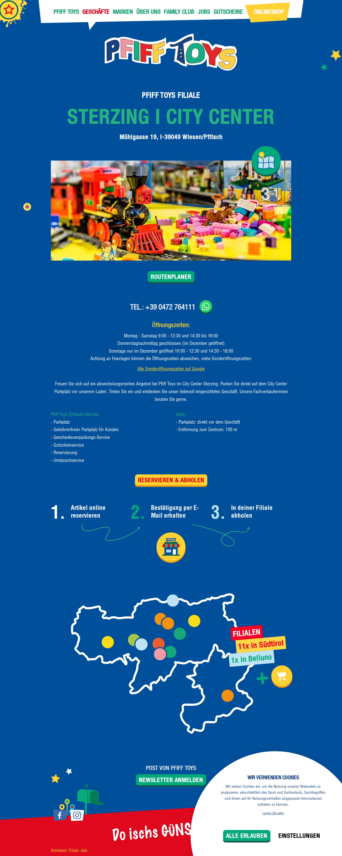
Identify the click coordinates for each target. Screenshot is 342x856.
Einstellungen (299, 835)
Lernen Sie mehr (273, 813)
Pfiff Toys (66, 11)
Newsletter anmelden (171, 779)
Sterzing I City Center (171, 116)
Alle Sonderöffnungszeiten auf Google (171, 369)
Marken (123, 11)
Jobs (204, 11)
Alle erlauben (246, 835)
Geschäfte (95, 11)
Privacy (74, 850)
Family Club (179, 11)
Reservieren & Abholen (171, 479)
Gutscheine (228, 11)
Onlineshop (269, 11)
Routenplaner (171, 276)
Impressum (59, 850)
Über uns (148, 11)
